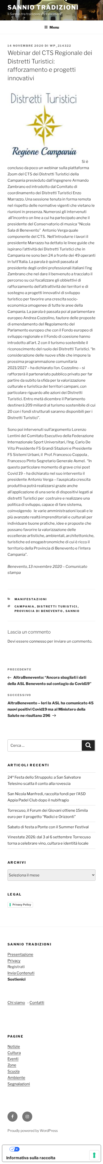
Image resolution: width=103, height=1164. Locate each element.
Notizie (14, 1046)
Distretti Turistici (57, 606)
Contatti (37, 1002)
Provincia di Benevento (38, 611)
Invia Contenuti (21, 973)
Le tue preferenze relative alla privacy (57, 1149)
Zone (12, 1065)
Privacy (14, 960)
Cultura (14, 1053)
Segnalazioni (19, 1084)
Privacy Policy (21, 904)
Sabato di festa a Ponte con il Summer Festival (48, 827)
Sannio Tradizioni (43, 7)
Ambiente (16, 1077)
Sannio (73, 611)
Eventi (13, 1059)
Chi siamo (16, 1002)
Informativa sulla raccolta (30, 1157)
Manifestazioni (30, 599)
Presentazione (20, 954)
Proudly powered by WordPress (33, 1130)
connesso (37, 641)
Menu (54, 27)
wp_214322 (60, 45)
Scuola (14, 1071)
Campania (24, 606)
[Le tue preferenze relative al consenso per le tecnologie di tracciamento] (94, 1155)
